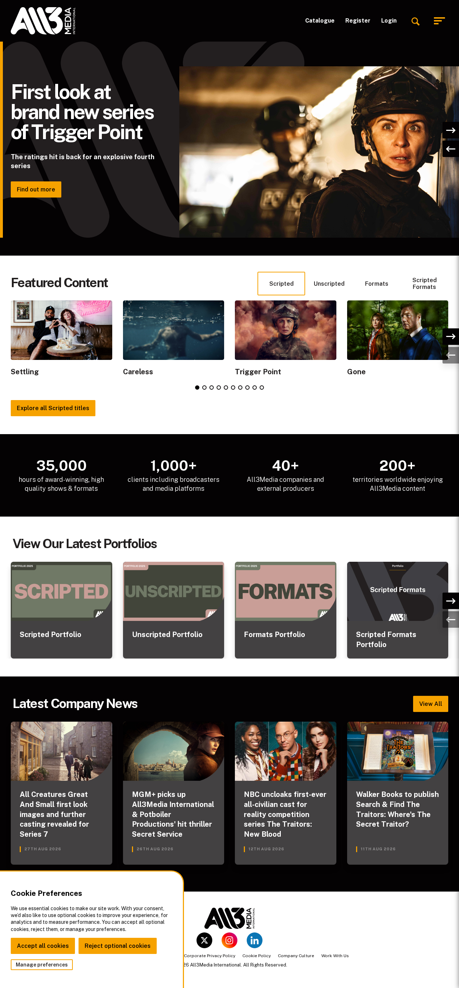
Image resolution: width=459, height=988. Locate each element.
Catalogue (320, 20)
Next (451, 130)
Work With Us (335, 955)
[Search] (415, 21)
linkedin (254, 940)
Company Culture (296, 955)
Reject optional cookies (118, 945)
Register (357, 20)
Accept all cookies (43, 945)
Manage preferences (42, 965)
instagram (229, 940)
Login (389, 20)
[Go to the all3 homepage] (43, 20)
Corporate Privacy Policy (209, 955)
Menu (441, 20)
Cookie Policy (256, 955)
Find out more (36, 189)
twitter (204, 940)
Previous (451, 149)
